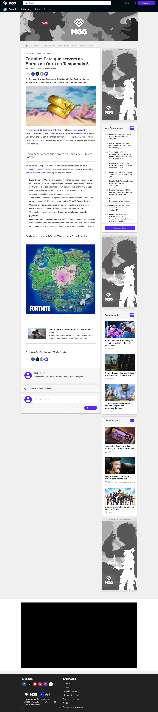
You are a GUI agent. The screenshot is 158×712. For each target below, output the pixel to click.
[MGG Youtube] (35, 684)
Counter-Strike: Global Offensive (132, 482)
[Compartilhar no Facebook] (33, 74)
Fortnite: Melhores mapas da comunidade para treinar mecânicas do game (117, 405)
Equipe (65, 687)
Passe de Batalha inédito (83, 133)
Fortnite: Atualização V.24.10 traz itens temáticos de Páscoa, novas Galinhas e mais (120, 192)
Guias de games (35, 45)
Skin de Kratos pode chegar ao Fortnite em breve (70, 331)
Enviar (91, 408)
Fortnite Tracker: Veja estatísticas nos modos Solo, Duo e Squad (119, 374)
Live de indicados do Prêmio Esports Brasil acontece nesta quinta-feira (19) (120, 145)
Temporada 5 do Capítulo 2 (39, 130)
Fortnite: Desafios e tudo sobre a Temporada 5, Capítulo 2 (76, 45)
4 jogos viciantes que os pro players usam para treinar (117, 478)
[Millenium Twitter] (29, 684)
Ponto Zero (77, 130)
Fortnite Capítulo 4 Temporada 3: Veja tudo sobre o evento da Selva (120, 174)
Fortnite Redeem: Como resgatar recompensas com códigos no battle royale (119, 343)
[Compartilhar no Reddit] (42, 74)
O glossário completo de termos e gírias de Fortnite (119, 508)
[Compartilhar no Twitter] (37, 74)
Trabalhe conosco (70, 691)
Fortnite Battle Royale (49, 45)
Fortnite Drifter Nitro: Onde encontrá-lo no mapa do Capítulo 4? (119, 208)
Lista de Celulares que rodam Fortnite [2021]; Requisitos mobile (119, 447)
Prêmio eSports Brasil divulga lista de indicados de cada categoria (120, 136)
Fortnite (58, 130)
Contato (66, 683)
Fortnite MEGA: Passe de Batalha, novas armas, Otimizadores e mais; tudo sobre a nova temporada (121, 218)
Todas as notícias (119, 228)
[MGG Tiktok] (51, 684)
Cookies (66, 703)
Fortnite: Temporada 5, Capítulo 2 (40, 54)
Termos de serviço (70, 699)
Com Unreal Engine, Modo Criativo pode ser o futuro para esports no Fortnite (120, 165)
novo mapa (57, 133)
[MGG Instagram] (40, 684)
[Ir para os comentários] (46, 74)
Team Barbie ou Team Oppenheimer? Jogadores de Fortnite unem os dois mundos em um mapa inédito (120, 155)
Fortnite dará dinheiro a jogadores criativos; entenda (119, 200)
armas (67, 133)
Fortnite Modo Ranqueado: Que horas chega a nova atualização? (121, 183)
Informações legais (71, 695)
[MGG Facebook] (24, 684)
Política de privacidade (72, 707)
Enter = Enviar (77, 408)
